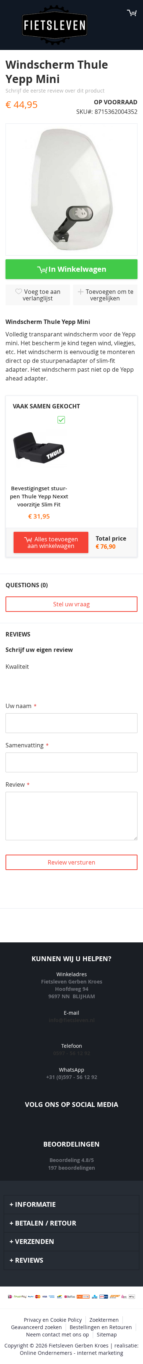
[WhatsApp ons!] (104, 1126)
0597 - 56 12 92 (71, 1053)
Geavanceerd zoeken (36, 1327)
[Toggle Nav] (10, 13)
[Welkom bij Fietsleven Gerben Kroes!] (55, 25)
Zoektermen (104, 1319)
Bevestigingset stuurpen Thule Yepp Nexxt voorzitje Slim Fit (39, 496)
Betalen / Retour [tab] (45, 1223)
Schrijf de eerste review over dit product (55, 90)
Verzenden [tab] (34, 1241)
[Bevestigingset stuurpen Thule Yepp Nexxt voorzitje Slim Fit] (39, 418)
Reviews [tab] (29, 1260)
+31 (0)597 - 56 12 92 (71, 1076)
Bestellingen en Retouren (101, 1327)
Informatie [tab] (35, 1204)
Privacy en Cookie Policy (53, 1319)
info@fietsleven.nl (72, 1020)
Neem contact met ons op (57, 1334)
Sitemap (107, 1334)
